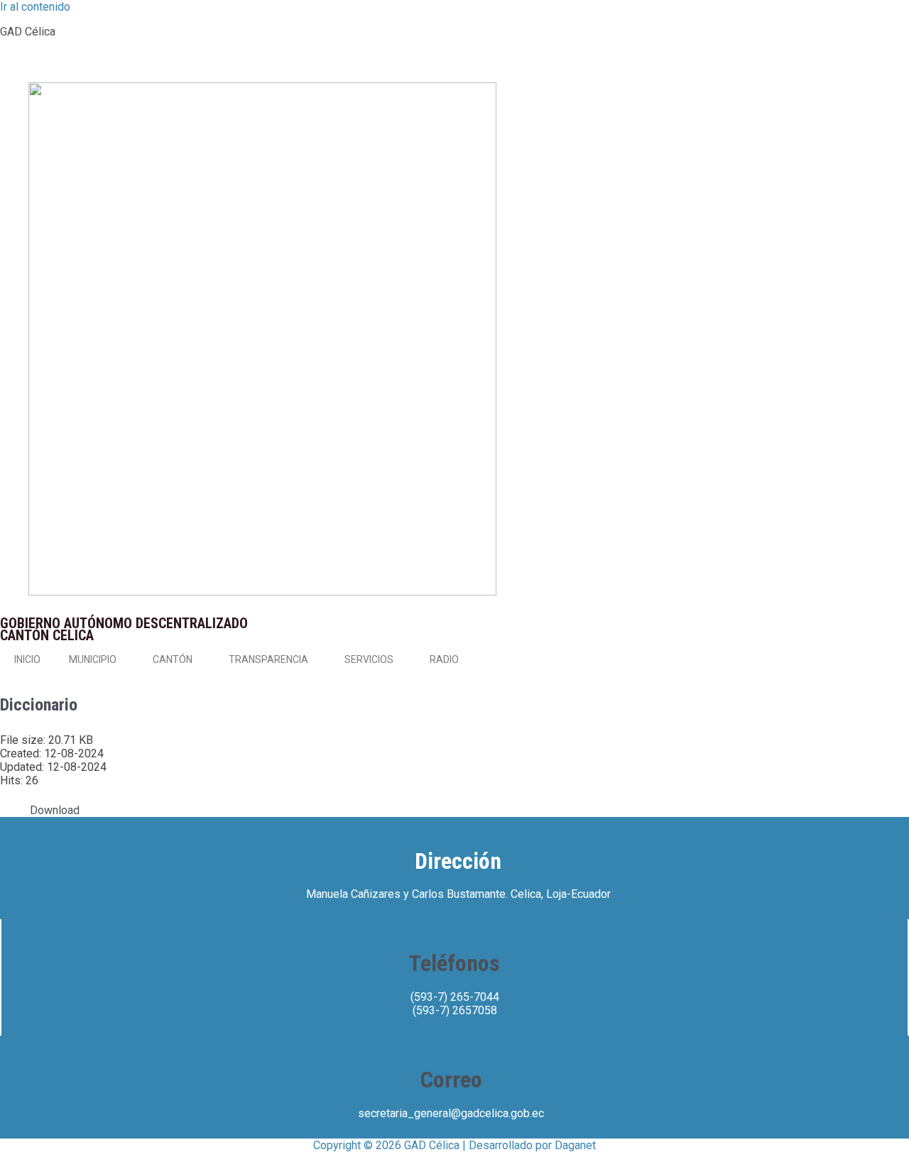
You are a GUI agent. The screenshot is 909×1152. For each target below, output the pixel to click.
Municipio (92, 659)
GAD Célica (27, 31)
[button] (122, 659)
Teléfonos (454, 963)
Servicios (368, 659)
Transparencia (268, 659)
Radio (444, 659)
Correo (451, 1079)
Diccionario (38, 705)
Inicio (27, 659)
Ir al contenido (35, 6)
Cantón (172, 659)
